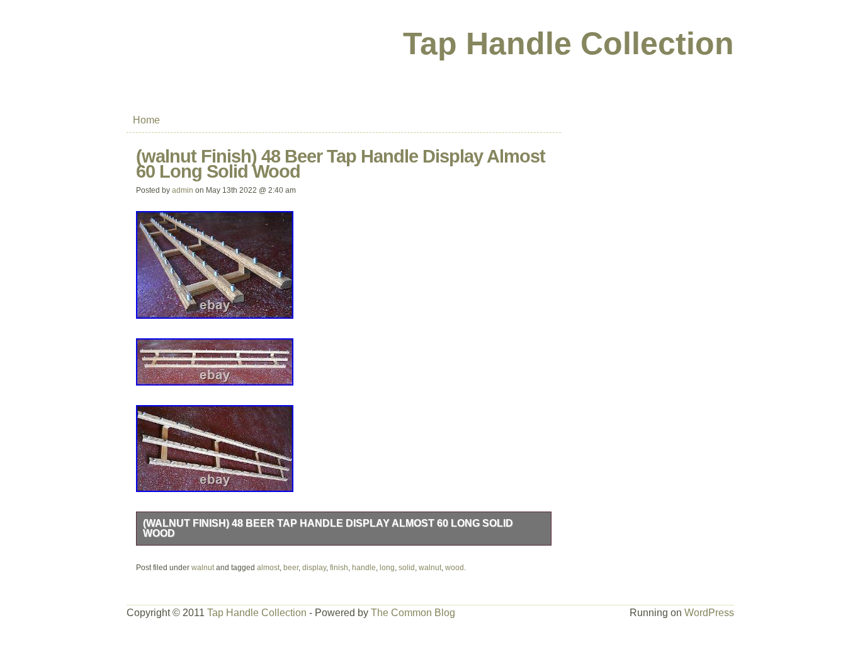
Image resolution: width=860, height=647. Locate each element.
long (387, 567)
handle (364, 567)
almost (268, 567)
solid (407, 567)
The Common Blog (413, 612)
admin (182, 190)
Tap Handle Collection (568, 43)
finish (339, 567)
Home (146, 120)
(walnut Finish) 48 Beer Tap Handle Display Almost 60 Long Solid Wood (328, 528)
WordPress (709, 612)
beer (290, 567)
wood (454, 567)
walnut (202, 567)
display (314, 567)
